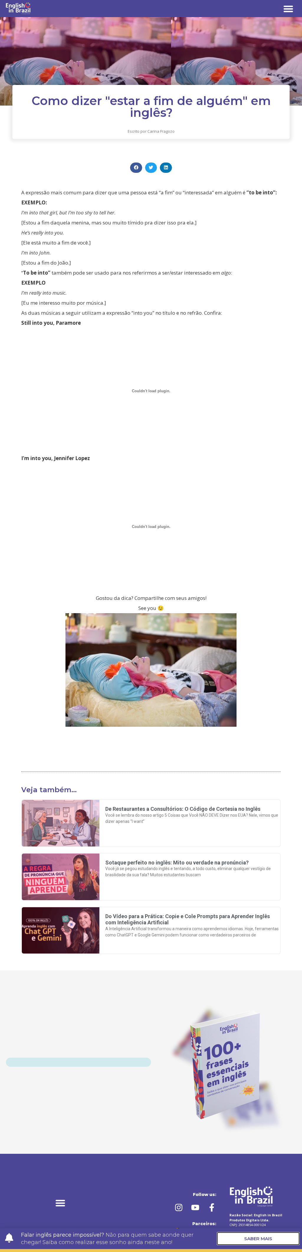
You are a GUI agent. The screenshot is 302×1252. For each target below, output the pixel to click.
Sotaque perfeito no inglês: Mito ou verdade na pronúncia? (177, 862)
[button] (288, 9)
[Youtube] (195, 1207)
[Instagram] (178, 1207)
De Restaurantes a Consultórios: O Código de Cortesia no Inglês (182, 809)
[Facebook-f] (211, 1207)
